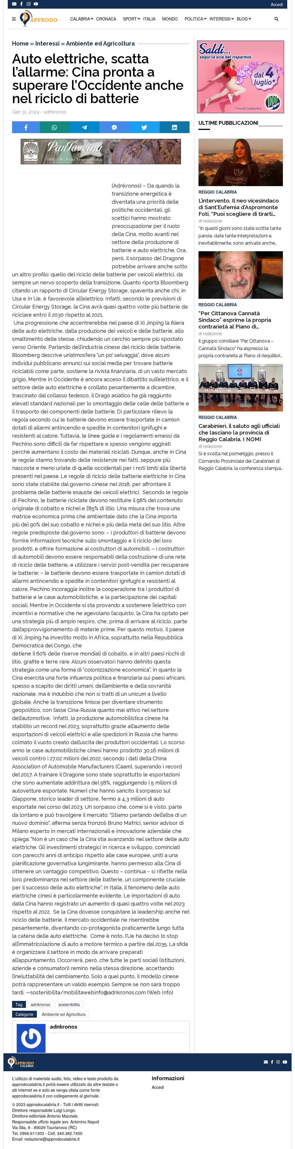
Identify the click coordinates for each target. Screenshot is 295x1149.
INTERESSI (219, 19)
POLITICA (194, 19)
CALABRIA (80, 19)
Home (20, 43)
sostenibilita (69, 1004)
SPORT (130, 19)
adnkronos (40, 1004)
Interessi (47, 43)
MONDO (170, 19)
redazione (212, 221)
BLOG (242, 19)
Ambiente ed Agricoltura (100, 43)
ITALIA (149, 19)
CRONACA (106, 19)
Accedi (277, 4)
